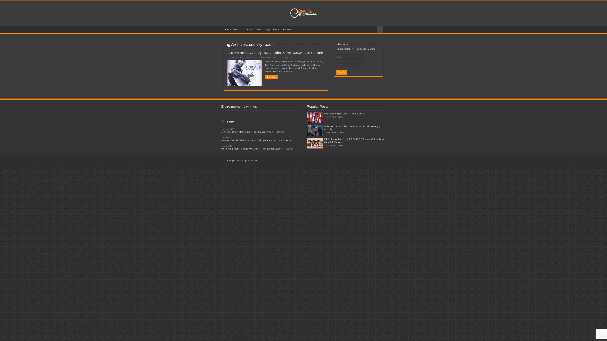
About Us (238, 29)
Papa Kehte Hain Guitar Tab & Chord (344, 113)
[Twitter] (249, 114)
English (257, 57)
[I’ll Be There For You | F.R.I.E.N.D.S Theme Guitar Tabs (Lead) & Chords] (315, 143)
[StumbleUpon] (266, 114)
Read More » (271, 77)
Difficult (249, 57)
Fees (259, 29)
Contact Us (287, 29)
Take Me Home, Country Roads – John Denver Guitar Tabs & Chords (275, 53)
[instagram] (277, 114)
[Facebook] (243, 114)
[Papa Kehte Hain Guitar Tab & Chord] (315, 117)
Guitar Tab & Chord (268, 57)
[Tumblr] (271, 114)
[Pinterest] (254, 114)
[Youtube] (260, 114)
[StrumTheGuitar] (303, 12)
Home (228, 29)
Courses (249, 29)
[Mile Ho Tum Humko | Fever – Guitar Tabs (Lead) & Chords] (315, 130)
